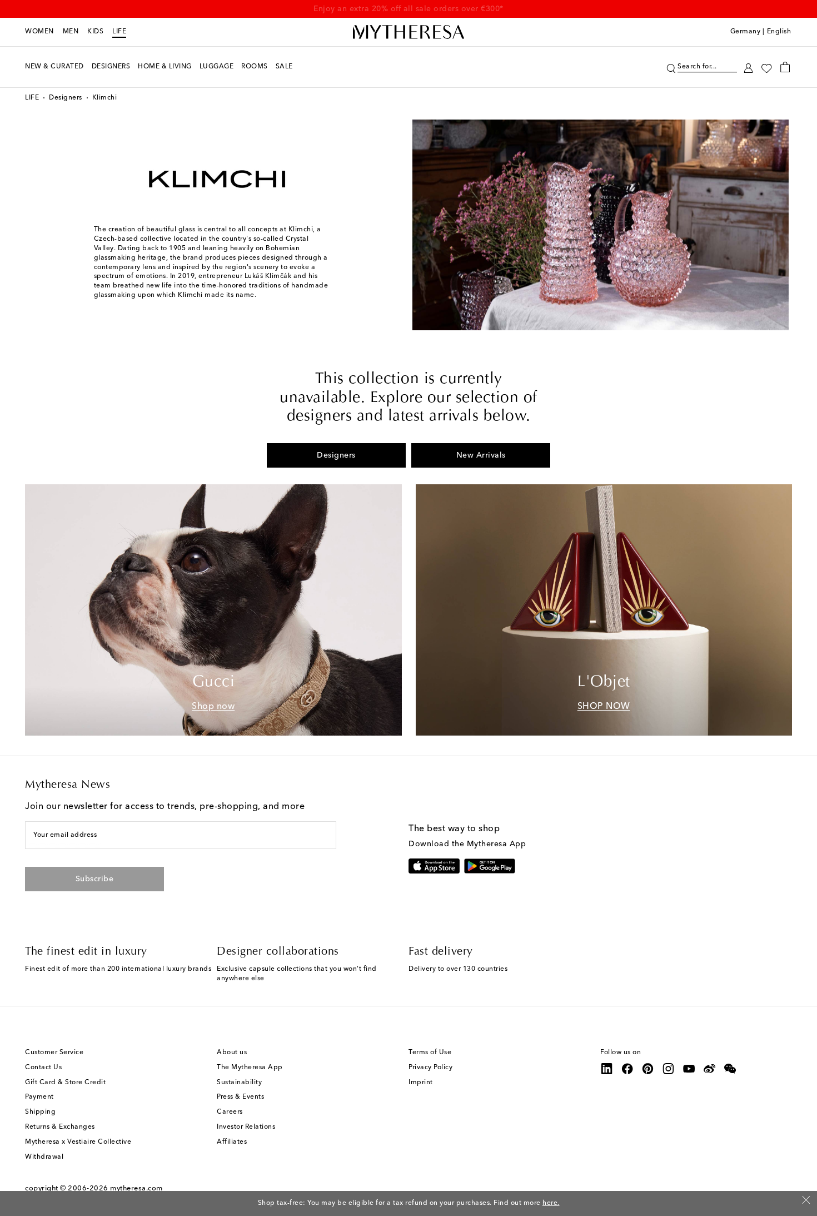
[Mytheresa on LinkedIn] (607, 1069)
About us (232, 1052)
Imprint (421, 1082)
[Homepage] (408, 32)
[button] (671, 67)
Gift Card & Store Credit (65, 1082)
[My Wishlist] (766, 67)
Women (39, 31)
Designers (65, 98)
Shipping (40, 1112)
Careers (230, 1112)
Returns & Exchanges (60, 1127)
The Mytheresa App (250, 1067)
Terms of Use (430, 1052)
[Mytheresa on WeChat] (730, 1069)
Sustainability (239, 1082)
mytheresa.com (136, 1188)
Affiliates (232, 1142)
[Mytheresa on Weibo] (709, 1069)
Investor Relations (246, 1127)
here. (551, 1203)
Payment (39, 1097)
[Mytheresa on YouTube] (689, 1069)
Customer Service (54, 1052)
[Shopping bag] (785, 66)
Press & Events (240, 1097)
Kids (95, 31)
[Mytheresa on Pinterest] (648, 1069)
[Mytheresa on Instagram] (668, 1069)
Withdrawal (44, 1157)
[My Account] (748, 67)
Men (71, 31)
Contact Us (43, 1067)
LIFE (119, 31)
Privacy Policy (430, 1067)
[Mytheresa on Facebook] (627, 1069)
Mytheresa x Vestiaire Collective (78, 1142)
